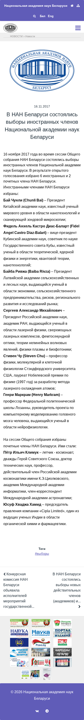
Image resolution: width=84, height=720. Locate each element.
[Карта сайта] (78, 5)
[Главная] (72, 5)
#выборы (42, 553)
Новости (30, 36)
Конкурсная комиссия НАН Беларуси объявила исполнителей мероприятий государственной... (18, 590)
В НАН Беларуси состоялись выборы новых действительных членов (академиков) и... (67, 587)
